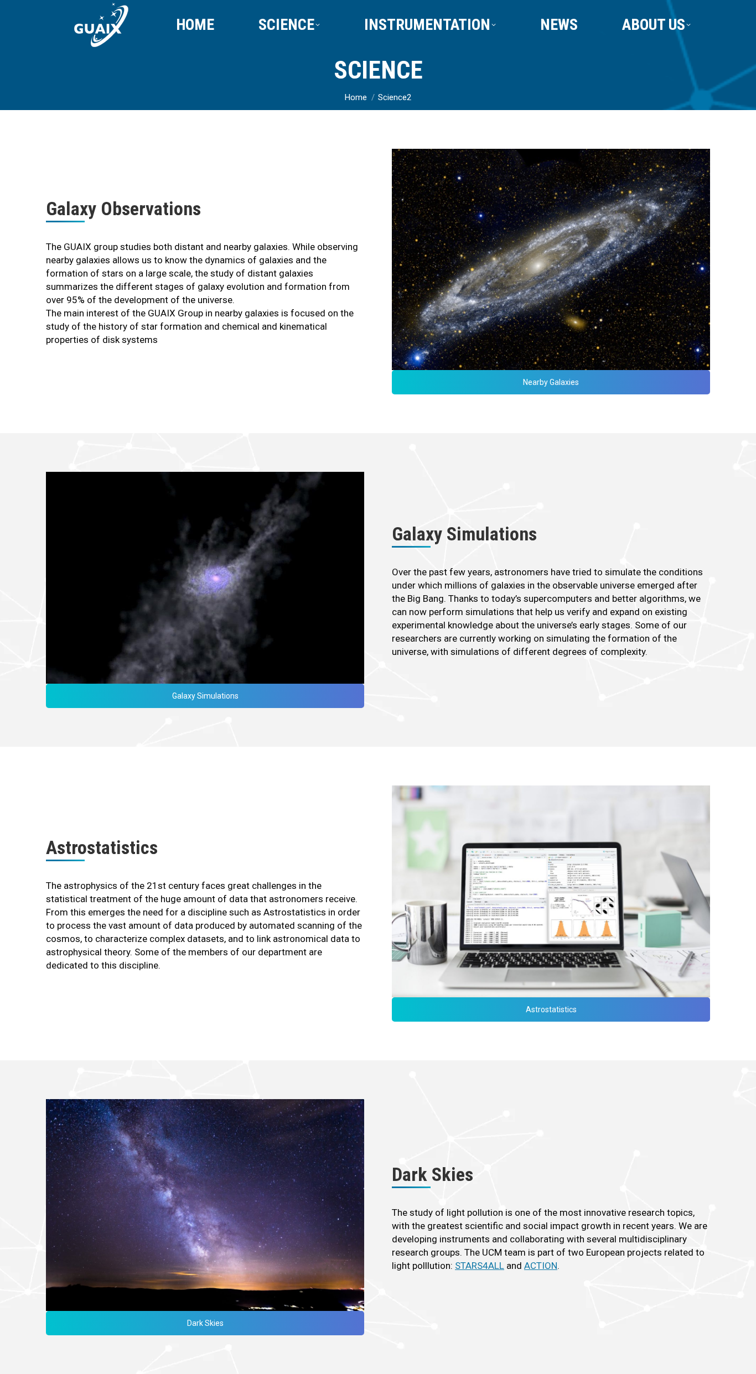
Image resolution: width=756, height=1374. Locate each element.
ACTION (540, 1265)
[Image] (551, 259)
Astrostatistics (551, 1009)
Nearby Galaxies (551, 382)
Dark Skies (205, 1323)
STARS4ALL (479, 1265)
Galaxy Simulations (205, 695)
